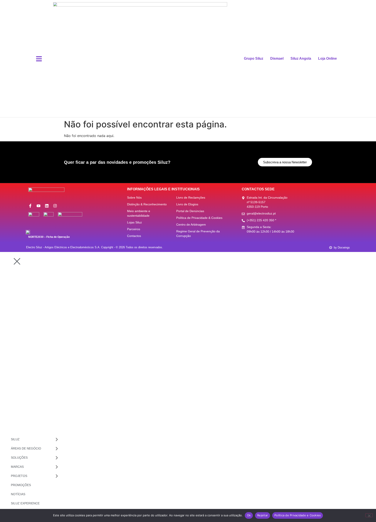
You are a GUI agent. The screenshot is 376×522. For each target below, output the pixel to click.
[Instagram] (55, 206)
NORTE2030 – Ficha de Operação (49, 236)
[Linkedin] (47, 206)
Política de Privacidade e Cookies (297, 515)
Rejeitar (262, 515)
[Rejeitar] (369, 515)
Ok (249, 515)
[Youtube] (38, 206)
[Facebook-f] (30, 206)
